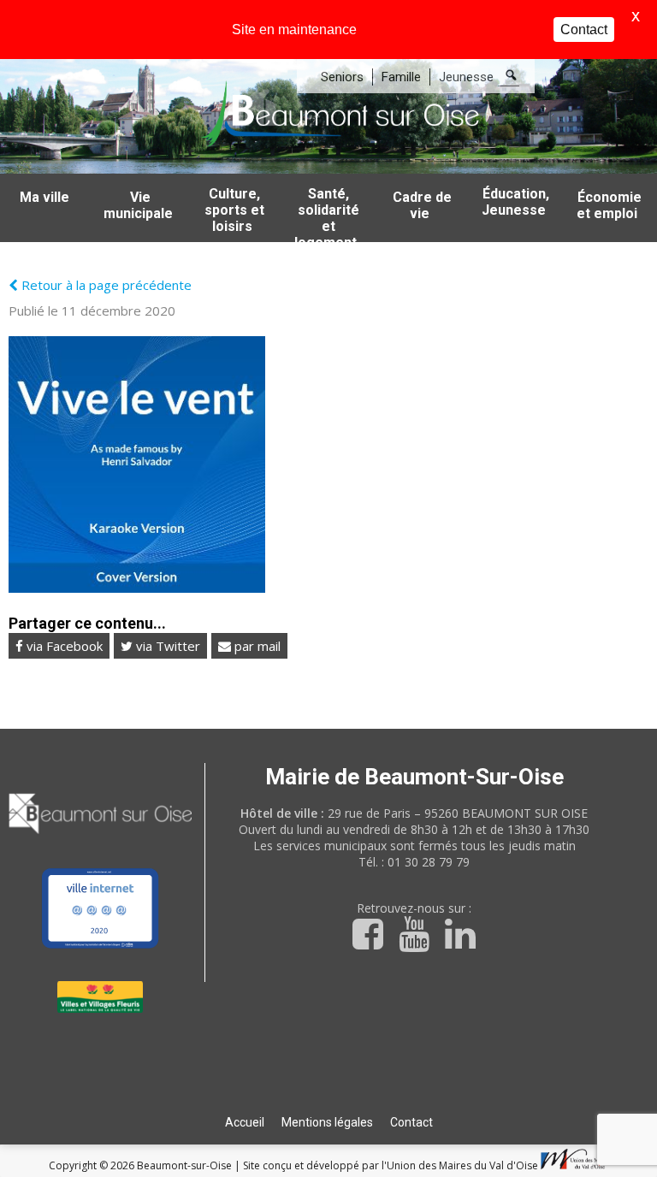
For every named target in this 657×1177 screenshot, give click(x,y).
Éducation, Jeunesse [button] (516, 202)
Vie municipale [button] (138, 205)
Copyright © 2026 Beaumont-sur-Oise (141, 1165)
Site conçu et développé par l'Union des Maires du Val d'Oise (390, 1165)
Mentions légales (327, 1122)
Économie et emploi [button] (609, 205)
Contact (411, 1122)
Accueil (244, 1122)
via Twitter (166, 645)
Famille (401, 77)
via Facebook (63, 645)
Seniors (342, 77)
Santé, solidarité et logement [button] (326, 214)
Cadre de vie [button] (422, 205)
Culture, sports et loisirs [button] (234, 210)
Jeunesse (466, 77)
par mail (256, 645)
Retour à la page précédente (105, 284)
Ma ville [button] (44, 197)
